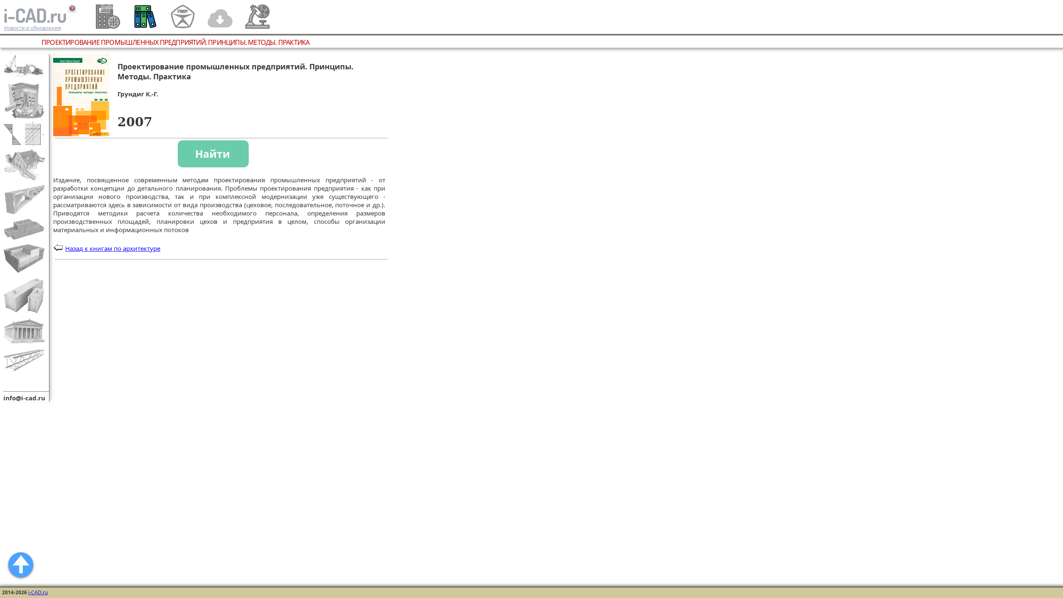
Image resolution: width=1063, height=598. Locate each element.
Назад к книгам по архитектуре (112, 248)
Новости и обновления (32, 28)
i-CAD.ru (38, 592)
